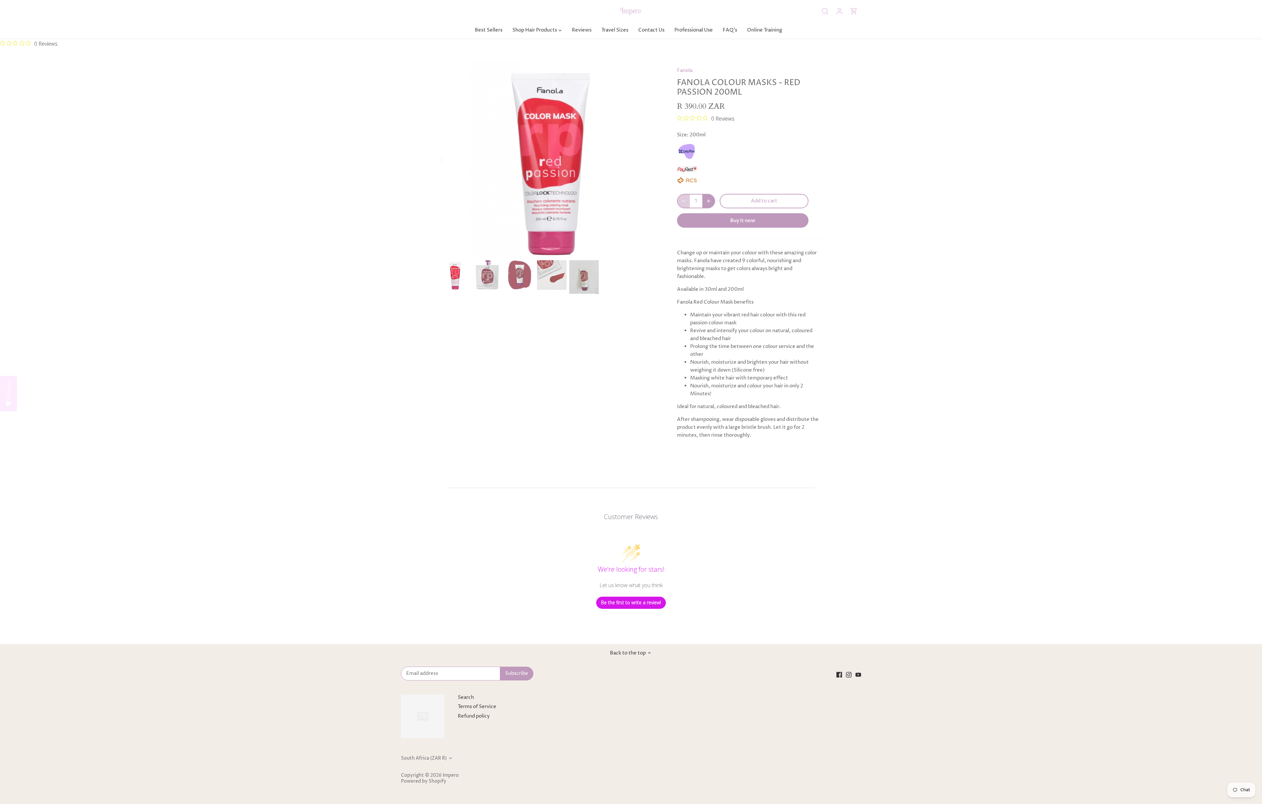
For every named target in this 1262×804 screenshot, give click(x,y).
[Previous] (450, 159)
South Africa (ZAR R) (424, 758)
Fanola (684, 70)
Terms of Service (477, 706)
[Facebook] (839, 674)
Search (466, 697)
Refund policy (474, 716)
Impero (631, 10)
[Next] (651, 159)
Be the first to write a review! (631, 602)
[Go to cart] (854, 11)
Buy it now (742, 220)
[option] (550, 159)
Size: (683, 134)
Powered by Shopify (423, 781)
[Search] (825, 11)
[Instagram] (849, 674)
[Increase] (708, 201)
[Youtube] (858, 674)
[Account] (839, 11)
